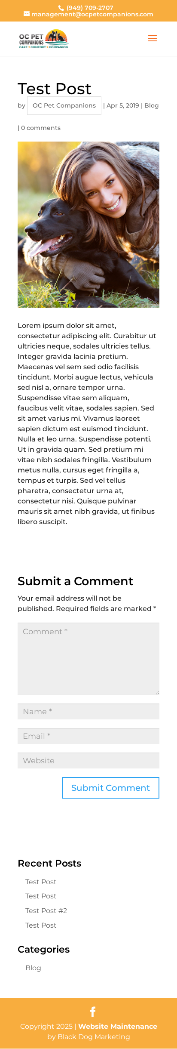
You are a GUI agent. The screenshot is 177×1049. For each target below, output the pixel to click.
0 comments (41, 128)
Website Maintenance (117, 1026)
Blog (151, 105)
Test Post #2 (46, 911)
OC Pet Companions (64, 105)
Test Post (41, 882)
